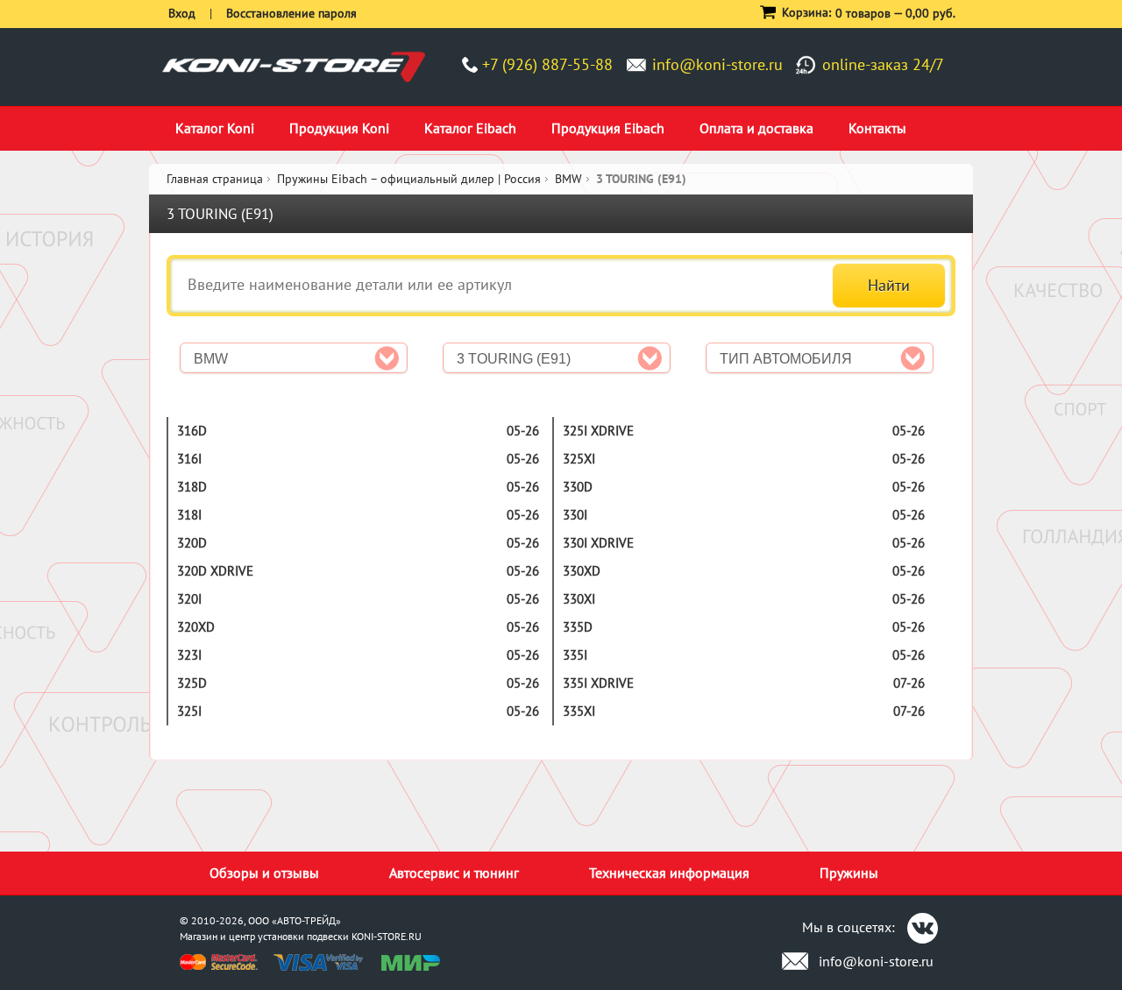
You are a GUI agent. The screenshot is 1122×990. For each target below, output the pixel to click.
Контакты (877, 128)
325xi (579, 458)
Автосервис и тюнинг (454, 872)
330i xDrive (598, 542)
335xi (579, 711)
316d (192, 430)
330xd (581, 570)
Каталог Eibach (470, 128)
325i (189, 711)
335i (575, 655)
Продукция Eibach (607, 128)
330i (575, 514)
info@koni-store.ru (717, 64)
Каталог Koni (214, 128)
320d (192, 542)
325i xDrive (598, 430)
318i (189, 514)
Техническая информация (669, 872)
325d (192, 683)
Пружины (849, 872)
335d (578, 627)
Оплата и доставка (756, 128)
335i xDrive (598, 683)
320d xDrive (215, 570)
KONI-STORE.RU (387, 936)
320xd (196, 627)
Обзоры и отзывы (264, 872)
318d (192, 486)
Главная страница (215, 179)
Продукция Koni (339, 128)
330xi (579, 598)
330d (578, 486)
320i (189, 598)
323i (189, 655)
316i (189, 458)
